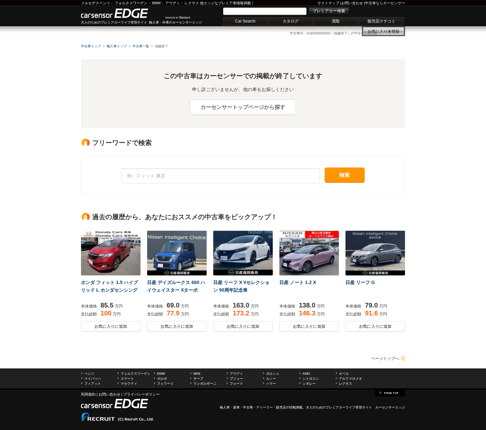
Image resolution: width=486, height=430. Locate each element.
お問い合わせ (352, 3)
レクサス (191, 3)
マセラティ (129, 383)
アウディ (172, 3)
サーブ (198, 378)
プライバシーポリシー (141, 394)
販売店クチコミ (381, 21)
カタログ (291, 21)
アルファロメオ (350, 378)
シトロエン (311, 378)
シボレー (309, 383)
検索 (344, 175)
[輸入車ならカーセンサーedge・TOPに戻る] (390, 393)
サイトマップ (328, 3)
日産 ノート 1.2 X (297, 282)
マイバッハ (92, 378)
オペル (344, 373)
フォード (236, 383)
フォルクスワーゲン (131, 3)
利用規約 (88, 394)
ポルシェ (272, 373)
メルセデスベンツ (95, 3)
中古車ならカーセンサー (385, 3)
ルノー (271, 378)
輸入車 (225, 407)
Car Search (245, 21)
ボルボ (162, 378)
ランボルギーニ (205, 383)
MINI (196, 373)
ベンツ (89, 373)
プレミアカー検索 (329, 11)
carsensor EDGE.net (121, 13)
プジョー (236, 378)
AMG (306, 373)
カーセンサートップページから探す (243, 107)
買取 (336, 21)
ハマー (271, 383)
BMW (156, 3)
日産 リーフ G (360, 282)
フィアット (92, 383)
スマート (127, 378)
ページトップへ (385, 358)
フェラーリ (165, 383)
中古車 (248, 407)
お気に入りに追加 (111, 326)
